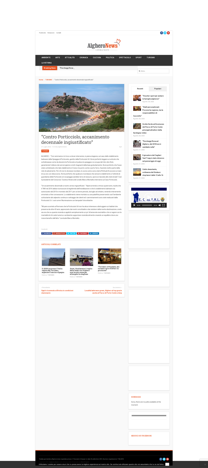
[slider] (147, 205)
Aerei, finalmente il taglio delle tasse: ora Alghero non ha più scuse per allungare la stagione (81, 271)
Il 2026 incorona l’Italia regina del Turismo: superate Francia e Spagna (53, 270)
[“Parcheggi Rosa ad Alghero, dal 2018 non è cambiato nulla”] (137, 144)
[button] (149, 197)
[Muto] (160, 205)
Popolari (157, 89)
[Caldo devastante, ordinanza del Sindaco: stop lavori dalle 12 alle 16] (137, 172)
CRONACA (84, 58)
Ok (167, 464)
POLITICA (110, 58)
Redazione (51, 33)
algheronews (62, 147)
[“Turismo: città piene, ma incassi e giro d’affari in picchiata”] (109, 256)
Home (41, 80)
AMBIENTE (46, 58)
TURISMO (151, 58)
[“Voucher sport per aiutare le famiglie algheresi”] (137, 98)
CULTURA (97, 58)
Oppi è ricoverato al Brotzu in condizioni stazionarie (57, 292)
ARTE (57, 58)
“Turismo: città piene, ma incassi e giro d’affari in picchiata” (108, 269)
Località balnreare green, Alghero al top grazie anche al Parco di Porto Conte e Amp (103, 292)
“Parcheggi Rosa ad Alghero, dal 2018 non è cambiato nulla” (83, 68)
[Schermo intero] (163, 205)
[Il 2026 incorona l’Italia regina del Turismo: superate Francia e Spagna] (53, 257)
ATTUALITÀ (70, 58)
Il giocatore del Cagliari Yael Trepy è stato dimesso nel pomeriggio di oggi (153, 158)
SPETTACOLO (125, 58)
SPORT (139, 58)
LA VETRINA (47, 63)
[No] (205, 464)
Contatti (58, 33)
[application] (149, 198)
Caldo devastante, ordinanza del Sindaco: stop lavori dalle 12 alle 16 (152, 172)
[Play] (134, 205)
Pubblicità (42, 33)
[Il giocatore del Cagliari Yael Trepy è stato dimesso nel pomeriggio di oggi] (137, 157)
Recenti (140, 89)
